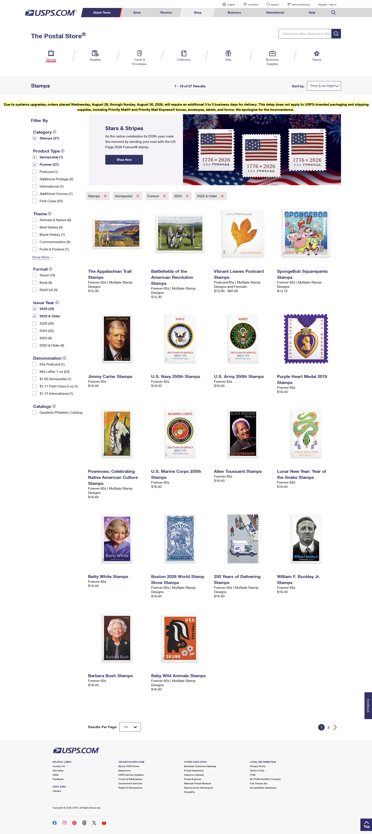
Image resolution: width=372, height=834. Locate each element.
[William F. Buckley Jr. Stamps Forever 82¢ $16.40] (306, 539)
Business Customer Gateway (200, 766)
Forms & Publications (130, 779)
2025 (178, 196)
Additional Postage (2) (56, 179)
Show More (41, 257)
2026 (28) (47, 323)
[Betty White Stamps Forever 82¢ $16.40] (117, 539)
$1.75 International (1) (56, 393)
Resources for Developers (198, 787)
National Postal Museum (197, 783)
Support (275, 4)
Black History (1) (52, 234)
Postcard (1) (49, 172)
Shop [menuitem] (198, 12)
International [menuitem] (275, 12)
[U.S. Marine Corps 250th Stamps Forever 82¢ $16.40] (180, 434)
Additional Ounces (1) (56, 193)
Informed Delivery (301, 4)
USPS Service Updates (131, 774)
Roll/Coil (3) (48, 290)
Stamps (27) (49, 138)
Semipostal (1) (51, 157)
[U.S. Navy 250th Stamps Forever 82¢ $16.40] (180, 339)
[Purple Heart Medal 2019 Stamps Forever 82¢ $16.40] (306, 339)
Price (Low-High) (322, 86)
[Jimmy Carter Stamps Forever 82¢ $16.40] (117, 339)
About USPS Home (128, 766)
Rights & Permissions (130, 787)
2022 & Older (50, 316)
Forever (153, 196)
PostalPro (189, 792)
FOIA (252, 774)
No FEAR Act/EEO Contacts (265, 779)
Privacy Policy (258, 766)
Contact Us (59, 766)
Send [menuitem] (137, 12)
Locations (253, 4)
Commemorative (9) (55, 242)
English (227, 4)
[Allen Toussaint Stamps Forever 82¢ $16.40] (243, 434)
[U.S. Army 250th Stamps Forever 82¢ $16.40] (243, 339)
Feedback (58, 779)
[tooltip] (54, 132)
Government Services (130, 783)
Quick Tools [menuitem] (102, 12)
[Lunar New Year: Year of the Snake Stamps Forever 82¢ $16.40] (306, 434)
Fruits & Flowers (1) (54, 249)
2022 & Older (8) (52, 345)
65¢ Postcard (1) (52, 364)
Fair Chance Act (258, 783)
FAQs (56, 774)
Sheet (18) (47, 275)
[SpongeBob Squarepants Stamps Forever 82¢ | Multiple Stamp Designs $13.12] (306, 234)
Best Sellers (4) (51, 227)
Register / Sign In (327, 4)
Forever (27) (49, 164)
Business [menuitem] (234, 12)
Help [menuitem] (312, 12)
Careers (57, 790)
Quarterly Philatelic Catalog (61, 412)
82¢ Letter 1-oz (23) (55, 371)
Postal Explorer (192, 779)
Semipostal (124, 196)
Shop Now (94, 115)
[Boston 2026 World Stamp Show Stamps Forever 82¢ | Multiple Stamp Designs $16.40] (180, 539)
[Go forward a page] (335, 727)
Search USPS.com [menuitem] (333, 12)
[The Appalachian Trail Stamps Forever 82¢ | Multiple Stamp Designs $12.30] (117, 234)
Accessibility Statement (263, 787)
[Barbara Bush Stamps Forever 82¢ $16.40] (117, 638)
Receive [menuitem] (166, 12)
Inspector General (194, 774)
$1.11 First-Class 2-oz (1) (59, 386)
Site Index (58, 770)
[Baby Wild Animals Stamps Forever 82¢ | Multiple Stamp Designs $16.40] (180, 638)
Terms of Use (257, 770)
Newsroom (124, 770)
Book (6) (46, 282)
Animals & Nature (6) (55, 220)
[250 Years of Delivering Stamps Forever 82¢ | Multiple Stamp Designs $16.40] (243, 539)
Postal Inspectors (194, 770)
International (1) (52, 186)
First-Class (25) (51, 201)
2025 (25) (47, 309)
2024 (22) (47, 330)
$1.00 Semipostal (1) (55, 379)
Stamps (94, 196)
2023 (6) (46, 338)
